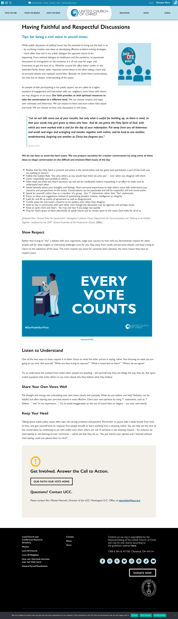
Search (151, 3)
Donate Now (163, 2)
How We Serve (53, 13)
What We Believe (32, 13)
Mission (25, 546)
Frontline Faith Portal (69, 3)
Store (58, 3)
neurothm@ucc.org (129, 500)
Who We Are (11, 13)
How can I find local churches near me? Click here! (36, 560)
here (133, 545)
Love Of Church (29, 550)
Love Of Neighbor (30, 554)
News (69, 540)
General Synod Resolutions (35, 565)
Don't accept (146, 615)
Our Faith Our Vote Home (52, 481)
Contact (52, 3)
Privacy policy (159, 615)
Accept (134, 615)
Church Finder (37, 3)
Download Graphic (87, 339)
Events (46, 3)
